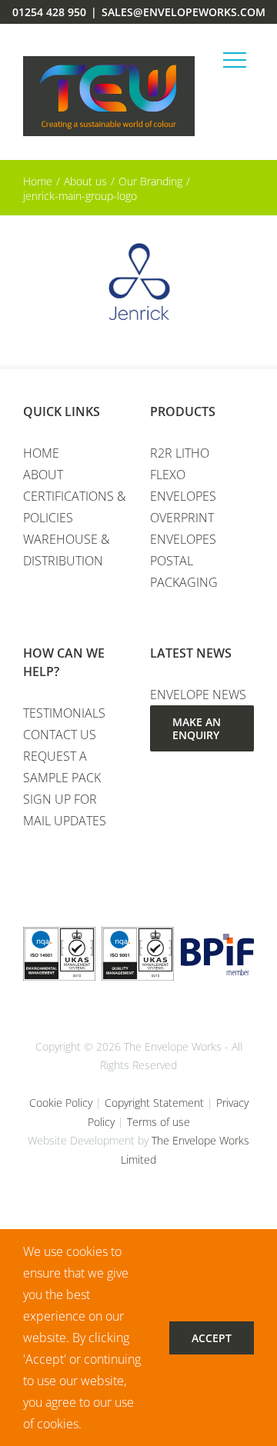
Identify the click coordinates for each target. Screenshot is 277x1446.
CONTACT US (59, 734)
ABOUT (43, 474)
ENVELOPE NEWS (198, 694)
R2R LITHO (179, 453)
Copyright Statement (154, 1102)
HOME (41, 453)
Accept (212, 1338)
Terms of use (158, 1121)
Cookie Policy (60, 1102)
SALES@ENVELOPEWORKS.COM (183, 12)
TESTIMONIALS (64, 713)
